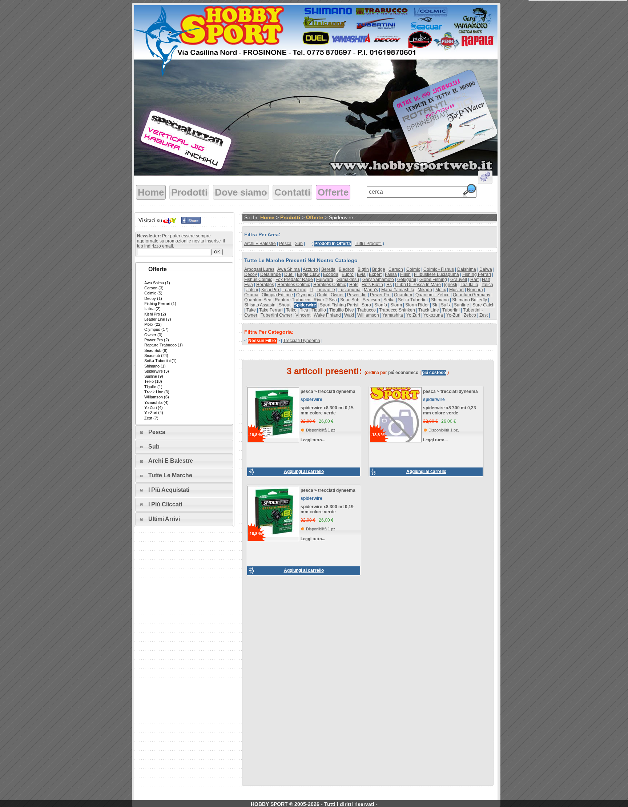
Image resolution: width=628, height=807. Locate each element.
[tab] (184, 269)
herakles (265, 284)
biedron (346, 269)
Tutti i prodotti (368, 243)
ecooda (330, 274)
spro (366, 305)
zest (483, 315)
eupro (348, 274)
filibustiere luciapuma (436, 274)
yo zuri (413, 315)
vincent (302, 315)
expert (375, 274)
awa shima (288, 269)
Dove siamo (241, 192)
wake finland (327, 315)
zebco (470, 315)
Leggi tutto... (313, 440)
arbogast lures (259, 269)
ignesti (450, 284)
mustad (456, 289)
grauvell (458, 279)
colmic (413, 269)
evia (361, 274)
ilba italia (469, 284)
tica (304, 310)
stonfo (380, 305)
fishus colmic (258, 279)
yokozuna (433, 315)
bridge (378, 269)
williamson (368, 315)
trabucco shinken (397, 310)
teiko (291, 310)
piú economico (403, 372)
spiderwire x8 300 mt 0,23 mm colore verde (449, 410)
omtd (322, 294)
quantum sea (257, 299)
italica (487, 284)
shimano (440, 299)
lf (311, 289)
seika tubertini (413, 299)
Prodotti (189, 192)
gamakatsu (348, 279)
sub (299, 243)
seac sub (349, 299)
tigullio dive (341, 310)
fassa (391, 274)
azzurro (310, 269)
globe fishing (433, 279)
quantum (403, 294)
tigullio (318, 310)
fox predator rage (294, 279)
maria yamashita (397, 289)
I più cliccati (165, 504)
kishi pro (270, 289)
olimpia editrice (277, 294)
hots (353, 284)
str (435, 305)
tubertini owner (276, 315)
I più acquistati (168, 490)
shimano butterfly (469, 299)
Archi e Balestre (170, 461)
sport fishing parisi (339, 305)
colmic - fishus (438, 269)
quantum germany (471, 294)
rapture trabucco (292, 299)
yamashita (393, 315)
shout (284, 305)
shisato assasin (259, 305)
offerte (314, 217)
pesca (285, 243)
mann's (371, 289)
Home (151, 192)
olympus (305, 294)
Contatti (292, 192)
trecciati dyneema (301, 340)
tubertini (451, 310)
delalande (270, 274)
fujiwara (324, 279)
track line (428, 310)
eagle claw (308, 274)
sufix (446, 305)
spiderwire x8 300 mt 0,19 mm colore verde (327, 509)
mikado (425, 289)
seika (389, 299)
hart (474, 279)
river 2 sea (325, 299)
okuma (251, 294)
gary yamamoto (378, 279)
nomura (475, 289)
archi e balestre (260, 243)
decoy (250, 274)
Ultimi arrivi (164, 519)
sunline (461, 305)
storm (396, 305)
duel (289, 274)
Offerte (333, 192)
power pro (380, 294)
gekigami (406, 279)
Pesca (156, 432)
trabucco (366, 310)
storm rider (417, 305)
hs (389, 284)
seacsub (371, 299)
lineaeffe (326, 289)
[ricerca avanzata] (485, 178)
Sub (154, 446)
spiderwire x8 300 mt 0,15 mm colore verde (327, 410)
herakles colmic (293, 284)
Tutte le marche (170, 475)
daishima (466, 269)
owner (337, 294)
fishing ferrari (476, 274)
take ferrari (271, 310)
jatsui (252, 289)
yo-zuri (453, 315)
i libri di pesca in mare (418, 284)
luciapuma (349, 289)
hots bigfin (372, 284)
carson (396, 269)
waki (349, 315)
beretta (328, 269)
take (251, 310)
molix (440, 289)
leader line (294, 289)
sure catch (483, 305)
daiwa (485, 269)
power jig (357, 294)
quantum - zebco (432, 294)
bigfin (363, 269)
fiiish (405, 274)
